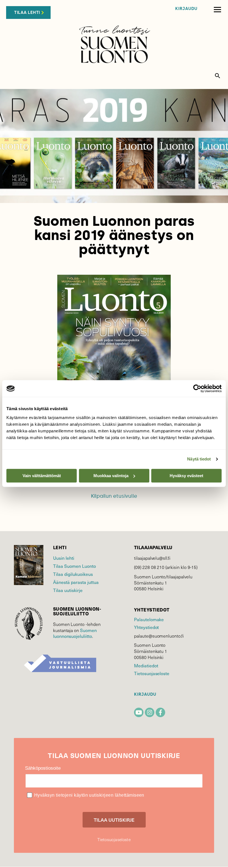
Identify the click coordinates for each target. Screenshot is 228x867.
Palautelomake (149, 619)
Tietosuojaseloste (151, 673)
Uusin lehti (63, 558)
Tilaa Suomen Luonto (74, 566)
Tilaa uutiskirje (68, 590)
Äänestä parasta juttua (76, 582)
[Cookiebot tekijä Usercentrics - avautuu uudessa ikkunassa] (197, 388)
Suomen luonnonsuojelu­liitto (75, 633)
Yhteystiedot (146, 627)
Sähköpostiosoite (43, 768)
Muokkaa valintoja (110, 475)
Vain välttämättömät (42, 475)
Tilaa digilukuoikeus (73, 574)
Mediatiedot (146, 665)
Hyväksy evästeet (186, 475)
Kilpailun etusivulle (114, 496)
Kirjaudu (186, 8)
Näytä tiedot (199, 459)
